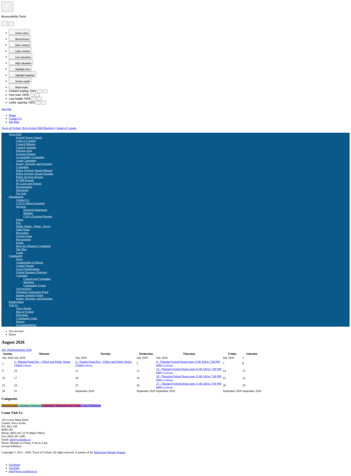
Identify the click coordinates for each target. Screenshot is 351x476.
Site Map (14, 121)
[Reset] (4, 23)
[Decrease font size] (31, 95)
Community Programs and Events (60, 405)
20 (164, 376)
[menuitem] (15, 134)
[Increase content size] (45, 91)
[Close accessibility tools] (11, 24)
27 (164, 383)
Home (12, 115)
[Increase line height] (39, 99)
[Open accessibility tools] (7, 6)
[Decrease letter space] (38, 103)
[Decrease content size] (39, 91)
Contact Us (15, 118)
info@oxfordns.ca (20, 439)
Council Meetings (90, 405)
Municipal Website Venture (109, 452)
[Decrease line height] (33, 99)
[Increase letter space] (43, 103)
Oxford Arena (9, 405)
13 (164, 369)
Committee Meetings (29, 405)
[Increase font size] (37, 95)
